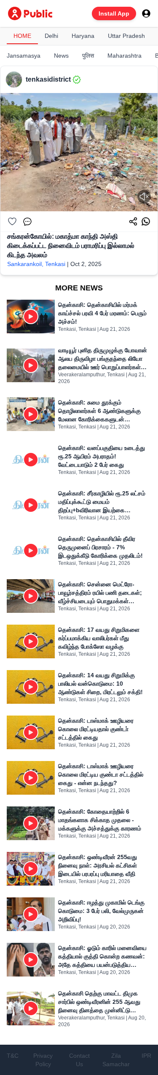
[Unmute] (144, 196)
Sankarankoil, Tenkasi (36, 264)
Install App (114, 13)
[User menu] (146, 13)
